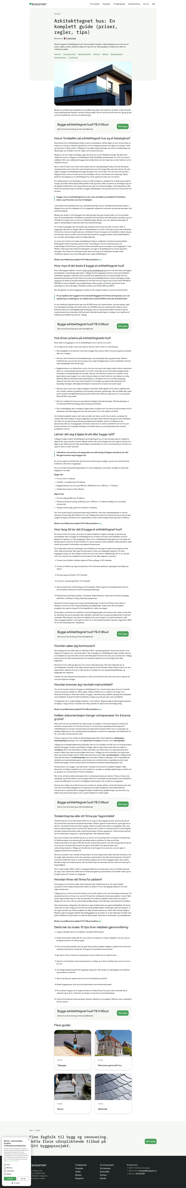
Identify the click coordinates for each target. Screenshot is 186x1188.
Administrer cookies (37, 1178)
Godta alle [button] (10, 1178)
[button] (16, 1183)
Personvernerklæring (13, 1161)
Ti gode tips (73, 57)
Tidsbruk (96, 54)
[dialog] (16, 1161)
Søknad (105, 54)
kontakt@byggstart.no (148, 1171)
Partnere (103, 1175)
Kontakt (103, 1178)
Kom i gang (122, 126)
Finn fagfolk (94, 4)
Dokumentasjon (117, 54)
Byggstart (90, 913)
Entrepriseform (60, 57)
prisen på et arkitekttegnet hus (94, 270)
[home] (37, 4)
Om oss (146, 4)
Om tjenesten (105, 1168)
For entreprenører (107, 1165)
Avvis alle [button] (23, 1178)
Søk (153, 4)
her (89, 115)
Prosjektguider (119, 4)
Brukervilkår (104, 1171)
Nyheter (78, 1175)
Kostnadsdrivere (84, 54)
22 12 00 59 (140, 1174)
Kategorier (79, 1178)
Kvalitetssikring (134, 4)
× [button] (29, 1139)
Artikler (78, 1171)
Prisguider (106, 4)
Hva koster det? (69, 54)
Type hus (57, 54)
